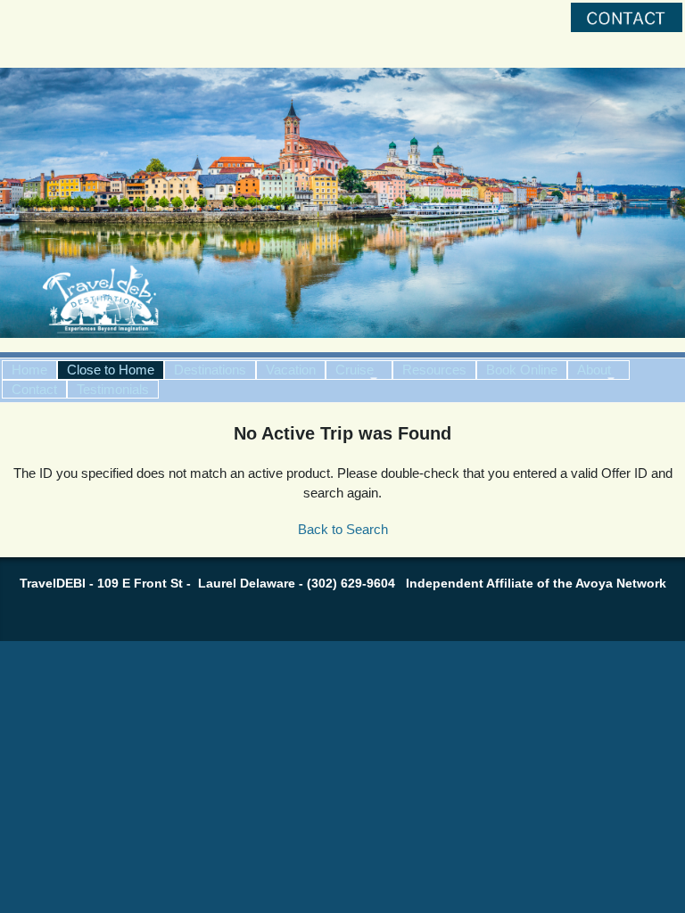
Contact (34, 389)
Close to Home (110, 369)
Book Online (521, 369)
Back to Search (343, 529)
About (594, 369)
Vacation (291, 369)
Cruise (354, 369)
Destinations (210, 369)
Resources (434, 369)
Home (29, 369)
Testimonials (113, 389)
